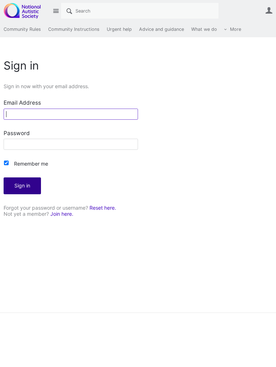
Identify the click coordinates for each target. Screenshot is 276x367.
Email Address (22, 103)
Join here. (61, 214)
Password (17, 133)
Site (55, 10)
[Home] (26, 11)
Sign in (22, 185)
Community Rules (22, 29)
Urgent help (119, 29)
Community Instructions (74, 29)
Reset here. (102, 208)
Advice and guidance (161, 29)
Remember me (31, 164)
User (268, 10)
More (235, 29)
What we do (204, 29)
